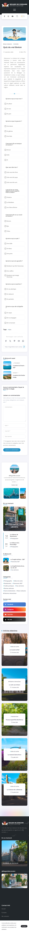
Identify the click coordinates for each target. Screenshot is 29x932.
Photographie (8, 581)
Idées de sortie (18, 581)
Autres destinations (9, 591)
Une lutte (9, 136)
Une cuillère (10, 271)
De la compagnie (11, 318)
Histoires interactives (10, 593)
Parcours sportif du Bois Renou (14, 719)
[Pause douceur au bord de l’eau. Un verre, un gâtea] (14, 887)
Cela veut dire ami (12, 182)
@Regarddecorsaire (14, 475)
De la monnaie (11, 323)
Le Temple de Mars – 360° (17, 559)
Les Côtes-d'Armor (12, 207)
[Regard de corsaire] (14, 4)
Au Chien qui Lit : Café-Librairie (14, 525)
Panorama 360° (17, 583)
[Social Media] (4, 16)
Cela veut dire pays (12, 177)
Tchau (8, 231)
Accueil (3, 909)
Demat (9, 150)
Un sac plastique (11, 289)
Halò (8, 155)
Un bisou (9, 248)
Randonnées (7, 583)
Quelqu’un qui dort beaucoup (15, 266)
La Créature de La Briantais (14, 789)
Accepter (24, 926)
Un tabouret (10, 294)
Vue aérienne (20, 586)
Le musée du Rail (14, 650)
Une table (9, 243)
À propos (4, 912)
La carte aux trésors (14, 685)
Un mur (9, 108)
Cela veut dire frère (12, 172)
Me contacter (5, 916)
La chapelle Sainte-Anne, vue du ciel (17, 566)
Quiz (10, 329)
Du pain (9, 114)
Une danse (10, 126)
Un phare (9, 103)
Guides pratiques (9, 586)
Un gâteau (10, 131)
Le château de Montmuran (14, 535)
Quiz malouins (22, 591)
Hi (7, 160)
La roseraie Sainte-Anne (14, 754)
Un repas (9, 313)
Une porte (9, 253)
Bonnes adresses (9, 588)
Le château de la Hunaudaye (14, 543)
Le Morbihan (10, 202)
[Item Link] (6, 561)
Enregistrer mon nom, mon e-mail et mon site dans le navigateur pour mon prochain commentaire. (14, 443)
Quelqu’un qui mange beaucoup (13, 276)
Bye (8, 226)
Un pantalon (10, 299)
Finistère (9, 197)
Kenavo (9, 221)
